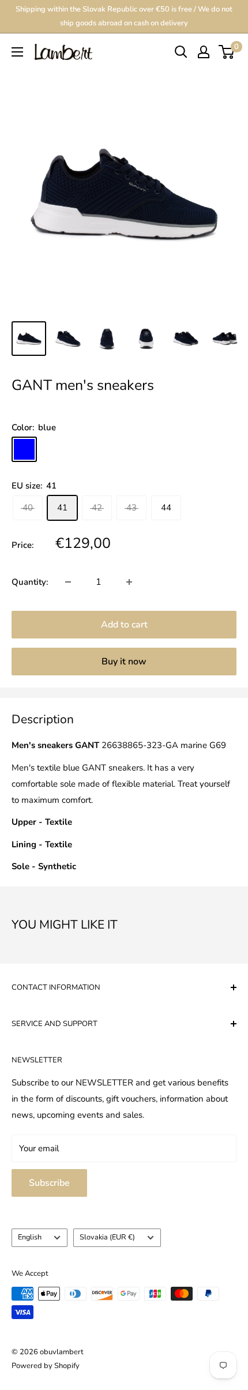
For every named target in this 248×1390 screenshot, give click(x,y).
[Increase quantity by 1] (129, 582)
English (30, 1237)
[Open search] (181, 52)
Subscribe (49, 1183)
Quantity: (30, 582)
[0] (227, 52)
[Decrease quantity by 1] (68, 582)
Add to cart (124, 624)
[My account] (203, 52)
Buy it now (124, 661)
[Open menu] (17, 52)
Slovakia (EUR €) (107, 1237)
